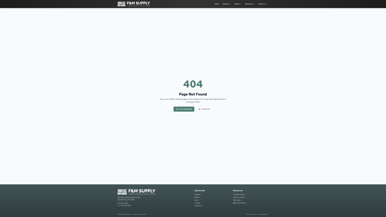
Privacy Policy (250, 214)
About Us (262, 4)
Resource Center (239, 197)
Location (197, 203)
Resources (249, 4)
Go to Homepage (185, 109)
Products (225, 4)
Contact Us (205, 109)
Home (217, 4)
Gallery (237, 4)
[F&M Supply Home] (133, 4)
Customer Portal (239, 195)
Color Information (263, 214)
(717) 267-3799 (122, 203)
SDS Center (238, 200)
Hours (197, 200)
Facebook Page (240, 203)
